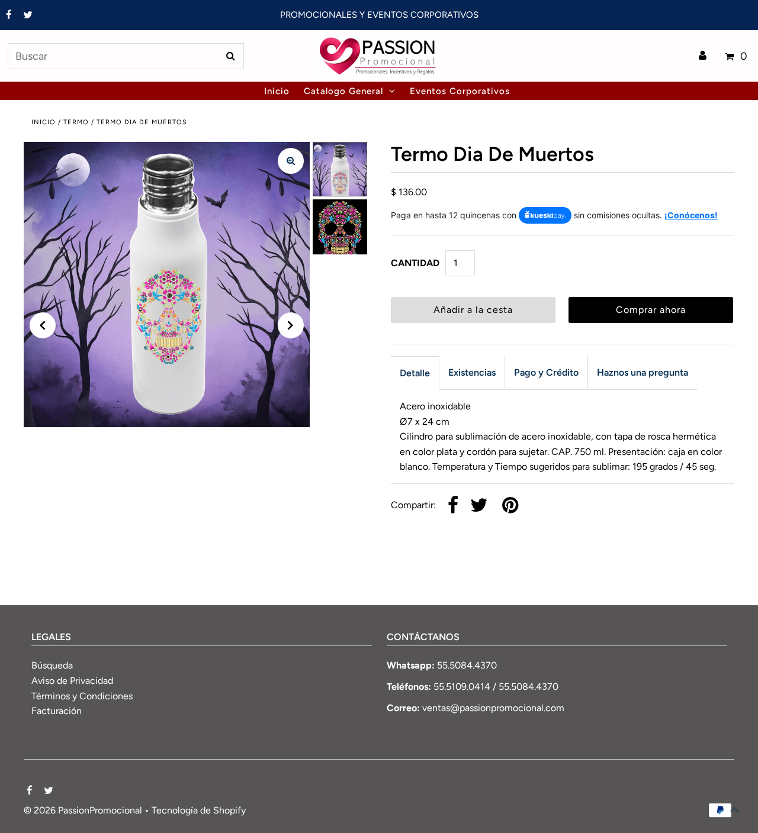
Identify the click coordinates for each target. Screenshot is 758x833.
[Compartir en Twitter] (479, 506)
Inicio (43, 122)
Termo (76, 122)
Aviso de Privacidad (72, 680)
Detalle (415, 373)
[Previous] (43, 325)
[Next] (291, 325)
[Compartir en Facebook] (453, 506)
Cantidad (415, 263)
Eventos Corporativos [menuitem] (460, 91)
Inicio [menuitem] (277, 91)
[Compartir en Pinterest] (510, 506)
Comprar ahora (651, 309)
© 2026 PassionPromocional (83, 810)
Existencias (472, 372)
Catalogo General (343, 91)
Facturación (56, 710)
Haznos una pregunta (642, 372)
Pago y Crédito (546, 372)
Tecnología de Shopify (199, 810)
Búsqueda (52, 665)
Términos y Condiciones (82, 696)
